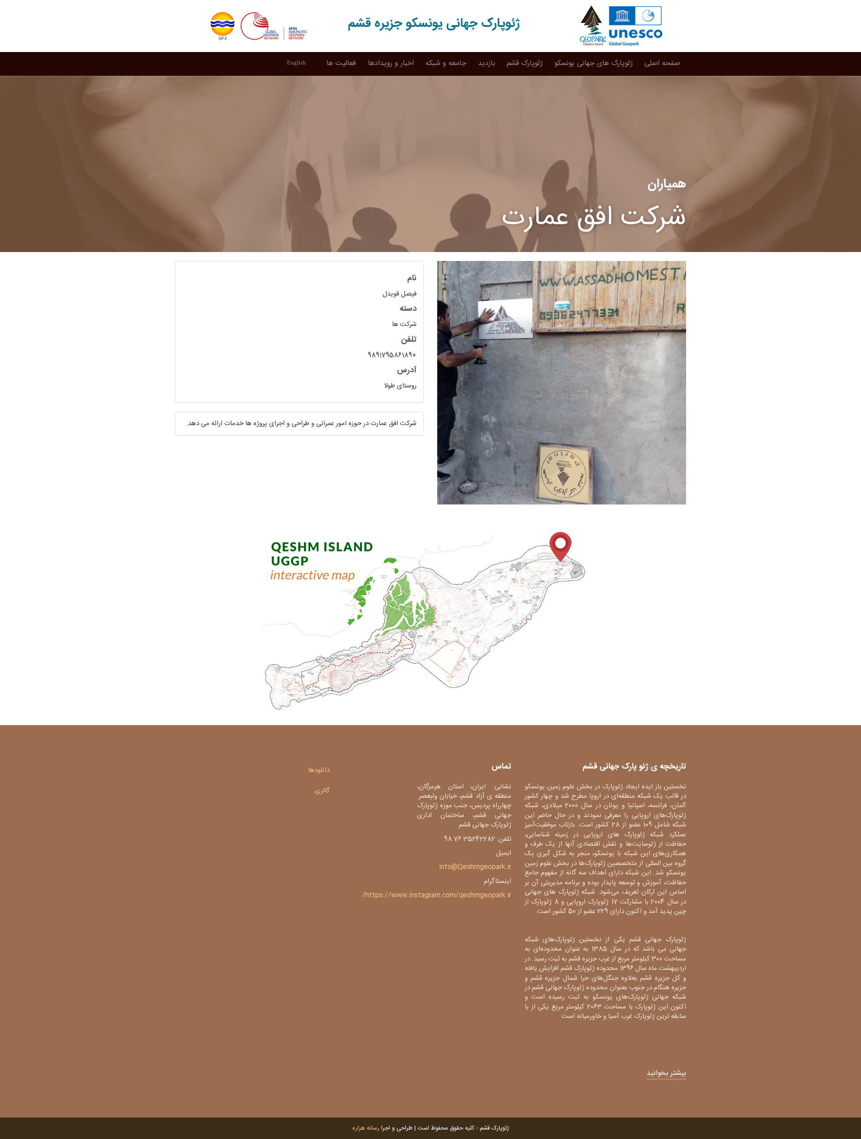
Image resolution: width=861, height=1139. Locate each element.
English (296, 62)
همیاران (667, 184)
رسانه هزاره (365, 1128)
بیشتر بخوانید (666, 1073)
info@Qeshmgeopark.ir (475, 867)
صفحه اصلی (662, 63)
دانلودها (319, 770)
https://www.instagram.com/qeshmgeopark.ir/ (436, 895)
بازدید (486, 63)
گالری (322, 790)
